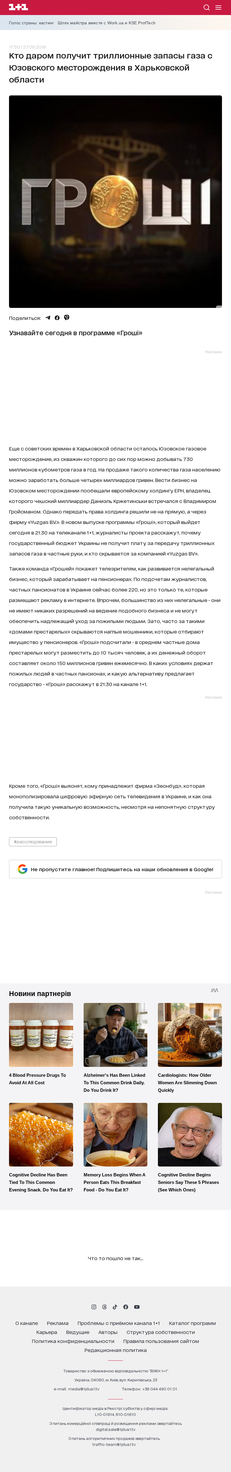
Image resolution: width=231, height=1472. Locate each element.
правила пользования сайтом (161, 1341)
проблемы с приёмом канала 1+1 (119, 1323)
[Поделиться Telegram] (47, 318)
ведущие (77, 1332)
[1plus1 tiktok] (115, 1307)
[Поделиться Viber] (66, 317)
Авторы (108, 1332)
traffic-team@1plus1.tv (114, 1444)
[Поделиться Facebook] (57, 317)
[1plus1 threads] (104, 1307)
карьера (46, 1332)
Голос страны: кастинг (31, 22)
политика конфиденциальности (73, 1341)
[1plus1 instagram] (93, 1307)
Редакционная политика (116, 1350)
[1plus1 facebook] (125, 1307)
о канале (26, 1323)
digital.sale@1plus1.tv (115, 1429)
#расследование (33, 841)
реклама (58, 1323)
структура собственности (161, 1332)
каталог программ (192, 1323)
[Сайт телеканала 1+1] (18, 8)
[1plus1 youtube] (137, 1307)
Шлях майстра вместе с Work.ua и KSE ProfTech (107, 22)
